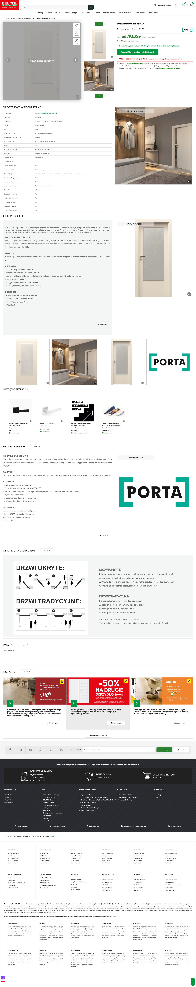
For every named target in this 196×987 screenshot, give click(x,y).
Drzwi (18, 18)
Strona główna (9, 18)
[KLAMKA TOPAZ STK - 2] (51, 410)
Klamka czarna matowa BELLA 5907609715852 (19, 424)
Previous (8, 60)
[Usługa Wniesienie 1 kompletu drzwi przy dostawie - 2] (82, 410)
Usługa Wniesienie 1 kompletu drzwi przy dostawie (81, 424)
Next (75, 60)
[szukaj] (91, 7)
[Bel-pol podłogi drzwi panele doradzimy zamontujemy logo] (9, 5)
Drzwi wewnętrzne (28, 18)
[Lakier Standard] (8, 662)
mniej (36, 446)
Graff (52, 836)
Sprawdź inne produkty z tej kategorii (137, 52)
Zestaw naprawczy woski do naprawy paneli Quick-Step (111, 424)
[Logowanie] (176, 5)
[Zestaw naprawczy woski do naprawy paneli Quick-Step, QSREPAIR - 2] (113, 410)
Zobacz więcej (52, 723)
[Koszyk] (191, 5)
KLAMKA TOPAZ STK (47, 424)
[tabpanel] (27, 362)
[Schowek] (183, 5)
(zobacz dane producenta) (48, 113)
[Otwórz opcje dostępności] (3, 977)
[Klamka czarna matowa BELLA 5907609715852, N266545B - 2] (20, 410)
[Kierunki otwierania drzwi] (50, 635)
